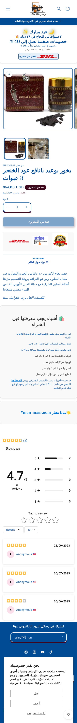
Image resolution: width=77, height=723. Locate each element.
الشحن (22, 193)
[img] (12, 441)
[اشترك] (62, 637)
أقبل (36, 693)
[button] (8, 8)
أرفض (36, 703)
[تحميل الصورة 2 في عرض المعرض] (38, 149)
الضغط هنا (16, 380)
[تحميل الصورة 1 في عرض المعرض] (15, 149)
